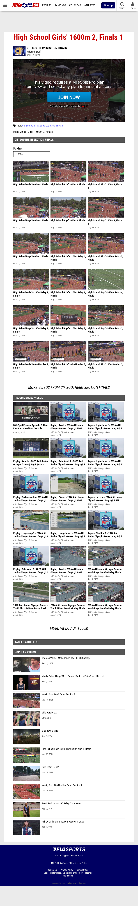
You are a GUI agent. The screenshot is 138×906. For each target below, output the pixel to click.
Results (47, 5)
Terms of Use (82, 870)
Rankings (60, 5)
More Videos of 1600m (69, 628)
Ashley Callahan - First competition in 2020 (63, 821)
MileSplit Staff (34, 51)
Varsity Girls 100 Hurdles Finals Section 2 (62, 785)
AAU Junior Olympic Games (62, 432)
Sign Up (108, 5)
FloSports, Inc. (77, 855)
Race (52, 125)
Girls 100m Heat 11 (51, 767)
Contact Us (52, 870)
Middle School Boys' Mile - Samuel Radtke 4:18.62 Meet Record (73, 676)
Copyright (66, 855)
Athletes (89, 5)
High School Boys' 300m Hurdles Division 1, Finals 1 (67, 749)
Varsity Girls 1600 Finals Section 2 (58, 694)
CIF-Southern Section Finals (47, 48)
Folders (18, 148)
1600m (59, 125)
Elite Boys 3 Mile (50, 730)
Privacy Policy (67, 870)
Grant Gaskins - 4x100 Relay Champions (61, 803)
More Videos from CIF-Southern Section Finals (69, 387)
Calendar (75, 5)
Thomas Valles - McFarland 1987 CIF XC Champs (66, 658)
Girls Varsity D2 (49, 712)
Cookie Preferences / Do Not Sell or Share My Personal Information (68, 874)
